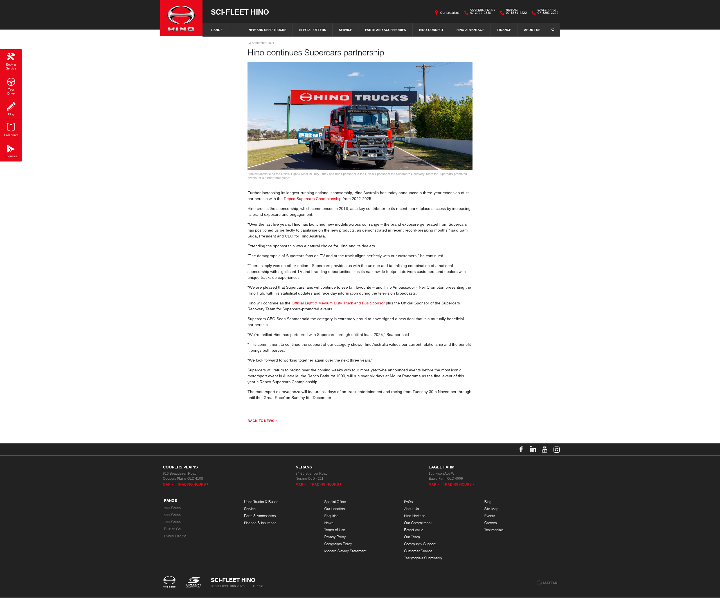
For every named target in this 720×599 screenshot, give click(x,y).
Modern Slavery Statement (345, 551)
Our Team (412, 537)
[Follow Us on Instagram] (556, 449)
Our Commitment (418, 523)
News (328, 523)
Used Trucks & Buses (261, 502)
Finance (504, 29)
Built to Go (172, 529)
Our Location (334, 509)
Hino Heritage (415, 516)
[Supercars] (193, 582)
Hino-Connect (431, 29)
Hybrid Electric (175, 536)
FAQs (408, 502)
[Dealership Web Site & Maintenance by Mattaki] (548, 583)
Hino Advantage (470, 29)
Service (345, 29)
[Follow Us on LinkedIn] (533, 449)
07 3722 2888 (482, 12)
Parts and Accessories (385, 29)
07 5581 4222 (516, 12)
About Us (532, 29)
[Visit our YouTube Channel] (545, 449)
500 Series (172, 515)
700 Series (172, 522)
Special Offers (312, 29)
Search (553, 30)
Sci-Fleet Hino (240, 11)
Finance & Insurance (260, 523)
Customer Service (418, 551)
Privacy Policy (335, 537)
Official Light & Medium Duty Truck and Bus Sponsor (338, 303)
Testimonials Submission (423, 558)
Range (216, 29)
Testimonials (493, 530)
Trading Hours (191, 484)
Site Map (491, 509)
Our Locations (450, 12)
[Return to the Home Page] (171, 582)
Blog (487, 502)
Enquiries (331, 516)
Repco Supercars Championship (312, 198)
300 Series (172, 508)
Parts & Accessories (260, 516)
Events (489, 516)
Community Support (420, 544)
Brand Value (413, 530)
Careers (490, 523)
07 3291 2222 (547, 12)
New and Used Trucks (267, 29)
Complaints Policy (338, 544)
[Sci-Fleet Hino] (181, 18)
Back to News (261, 421)
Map (166, 484)
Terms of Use (334, 530)
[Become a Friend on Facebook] (521, 449)
